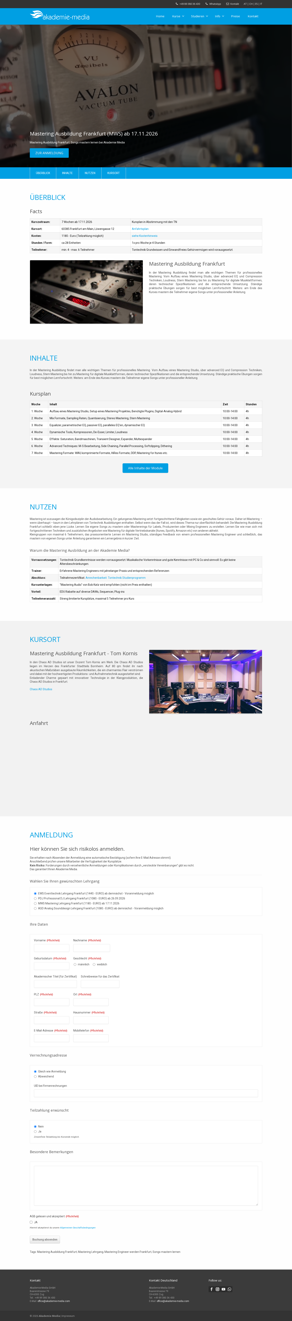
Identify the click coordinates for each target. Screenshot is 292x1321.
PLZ (43, 994)
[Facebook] (212, 1289)
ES (256, 4)
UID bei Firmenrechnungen (50, 1085)
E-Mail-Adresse (50, 1030)
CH (251, 4)
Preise (235, 16)
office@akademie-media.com (54, 1301)
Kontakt (234, 4)
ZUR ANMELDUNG (49, 153)
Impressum (68, 1315)
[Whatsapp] (229, 1289)
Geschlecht (87, 958)
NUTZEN (90, 173)
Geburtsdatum (50, 958)
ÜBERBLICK (43, 173)
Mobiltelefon (88, 1030)
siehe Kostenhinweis (145, 235)
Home (160, 16)
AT (245, 4)
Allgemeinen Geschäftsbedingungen (78, 1227)
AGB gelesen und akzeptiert (54, 1216)
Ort (82, 994)
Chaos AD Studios (41, 689)
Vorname (47, 940)
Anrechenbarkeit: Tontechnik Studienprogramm (116, 577)
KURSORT (113, 173)
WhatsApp (215, 4)
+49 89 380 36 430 (190, 4)
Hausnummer (89, 1012)
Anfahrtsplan (140, 228)
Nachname (87, 940)
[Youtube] (223, 1289)
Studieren (197, 16)
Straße (45, 1012)
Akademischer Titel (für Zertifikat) (55, 976)
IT (261, 4)
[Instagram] (217, 1289)
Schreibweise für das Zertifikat (100, 976)
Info (217, 16)
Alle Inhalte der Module (145, 468)
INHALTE (67, 173)
